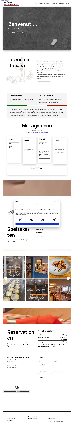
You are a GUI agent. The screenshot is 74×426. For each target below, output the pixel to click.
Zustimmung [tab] (22, 204)
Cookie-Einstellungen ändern (55, 421)
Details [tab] (37, 204)
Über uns (41, 3)
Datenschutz (51, 418)
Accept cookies (17, 391)
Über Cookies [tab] (52, 204)
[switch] (31, 220)
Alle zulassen (51, 224)
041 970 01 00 (12, 365)
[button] (13, 32)
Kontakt (67, 3)
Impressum (51, 417)
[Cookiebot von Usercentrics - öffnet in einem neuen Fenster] (54, 201)
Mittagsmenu (47, 3)
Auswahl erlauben (37, 224)
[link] (17, 387)
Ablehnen (22, 224)
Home (36, 3)
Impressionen (61, 3)
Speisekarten (54, 3)
